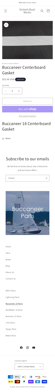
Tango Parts (11, 329)
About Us (10, 272)
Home (8, 246)
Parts (8, 253)
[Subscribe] (46, 178)
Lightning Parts (12, 297)
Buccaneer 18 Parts (14, 303)
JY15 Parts (10, 322)
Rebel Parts (11, 335)
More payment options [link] (27, 116)
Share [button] (8, 138)
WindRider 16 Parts (14, 310)
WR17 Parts (11, 290)
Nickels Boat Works (23, 387)
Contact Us (11, 278)
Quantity (5, 85)
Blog (8, 266)
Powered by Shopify (37, 387)
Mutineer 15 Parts (13, 316)
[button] (6, 11)
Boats (8, 259)
